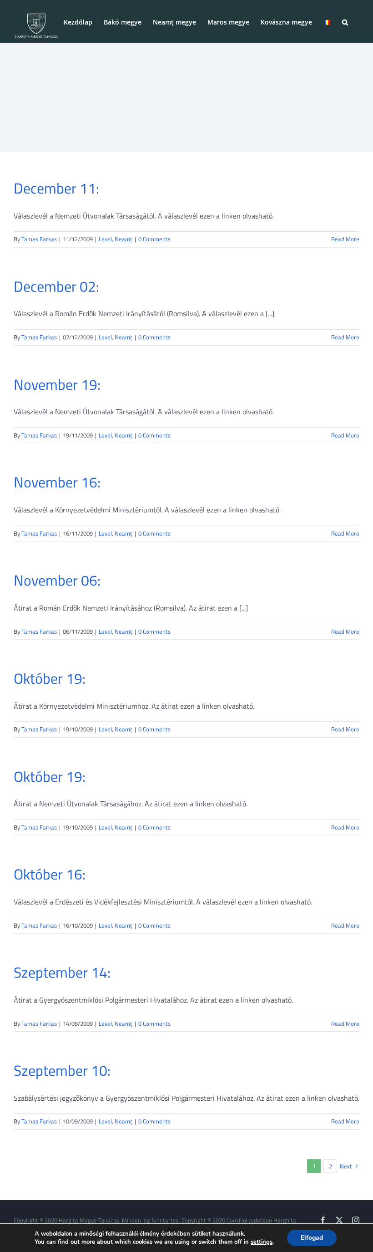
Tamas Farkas (39, 238)
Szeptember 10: (62, 1070)
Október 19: (50, 678)
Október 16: (50, 874)
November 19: (57, 384)
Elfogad (312, 1237)
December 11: (56, 188)
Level (105, 238)
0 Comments (154, 238)
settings (261, 1242)
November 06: (57, 580)
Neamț (123, 238)
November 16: (57, 482)
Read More (345, 238)
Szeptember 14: (62, 972)
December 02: (56, 286)
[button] (345, 21)
